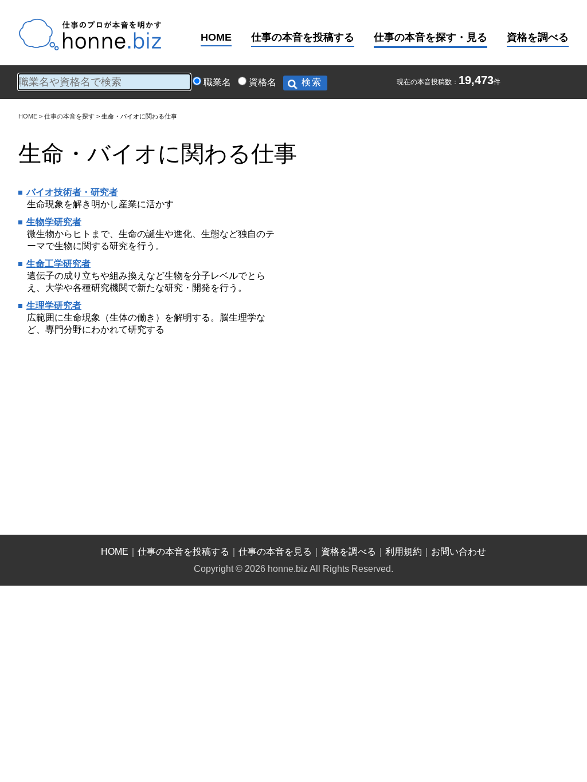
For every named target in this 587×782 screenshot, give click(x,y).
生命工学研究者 (58, 263)
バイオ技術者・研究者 (72, 192)
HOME (216, 37)
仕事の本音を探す (69, 116)
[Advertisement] (378, 258)
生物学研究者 (53, 222)
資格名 (262, 82)
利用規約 (403, 551)
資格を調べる (538, 37)
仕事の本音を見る (275, 551)
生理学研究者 (53, 305)
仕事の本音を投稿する (302, 37)
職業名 (217, 82)
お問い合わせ (458, 551)
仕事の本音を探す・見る (430, 37)
